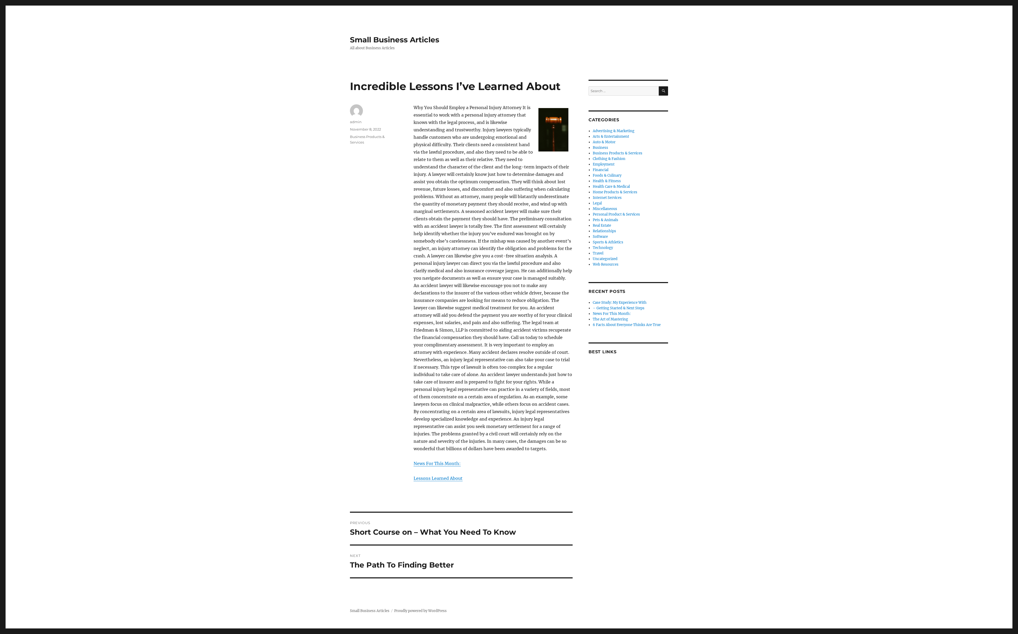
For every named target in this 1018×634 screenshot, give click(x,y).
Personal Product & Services (616, 214)
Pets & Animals (605, 220)
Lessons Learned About (438, 478)
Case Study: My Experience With (620, 302)
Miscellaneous (605, 209)
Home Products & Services (615, 192)
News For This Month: (437, 463)
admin (356, 122)
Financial (600, 170)
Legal (597, 203)
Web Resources (605, 264)
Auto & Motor (604, 142)
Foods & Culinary (607, 175)
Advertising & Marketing (613, 131)
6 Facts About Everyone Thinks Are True (627, 325)
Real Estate (602, 225)
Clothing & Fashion (609, 159)
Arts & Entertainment (611, 136)
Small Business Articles (394, 39)
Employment (604, 164)
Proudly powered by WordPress (420, 611)
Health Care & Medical (611, 186)
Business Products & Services (617, 153)
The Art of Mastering (610, 319)
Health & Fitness (607, 181)
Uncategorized (605, 259)
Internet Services (607, 197)
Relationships (604, 231)
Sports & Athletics (608, 242)
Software (600, 236)
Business (600, 147)
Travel (598, 253)
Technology (603, 247)
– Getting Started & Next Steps (618, 308)
